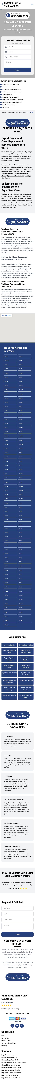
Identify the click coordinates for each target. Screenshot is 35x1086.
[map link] (2, 4)
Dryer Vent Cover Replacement (17, 112)
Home (4, 112)
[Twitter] (17, 1026)
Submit (17, 70)
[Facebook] (22, 1026)
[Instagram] (12, 1026)
